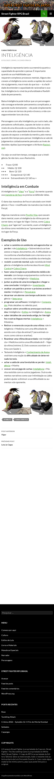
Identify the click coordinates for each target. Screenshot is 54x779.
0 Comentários (24, 60)
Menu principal (50, 13)
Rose (3, 712)
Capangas (5, 732)
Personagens (6, 660)
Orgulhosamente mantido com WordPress (16, 776)
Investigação (39, 285)
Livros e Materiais (9, 645)
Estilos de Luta (7, 640)
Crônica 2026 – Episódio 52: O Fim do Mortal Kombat (24, 722)
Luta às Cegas (7, 443)
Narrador (5, 655)
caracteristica (21, 419)
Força (31, 191)
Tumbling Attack (8, 717)
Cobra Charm (20, 268)
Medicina (34, 278)
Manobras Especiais (9, 650)
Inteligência (21, 248)
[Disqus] (27, 490)
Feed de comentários (10, 688)
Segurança (17, 298)
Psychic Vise (32, 215)
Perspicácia (30, 291)
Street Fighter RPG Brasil (15, 13)
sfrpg (13, 60)
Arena (48, 312)
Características (9, 50)
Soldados (5, 727)
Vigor (21, 191)
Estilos (25, 312)
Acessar (4, 678)
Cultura (4, 635)
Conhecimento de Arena (38, 352)
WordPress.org (7, 693)
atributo (7, 419)
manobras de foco (13, 194)
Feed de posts (7, 683)
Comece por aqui (8, 630)
